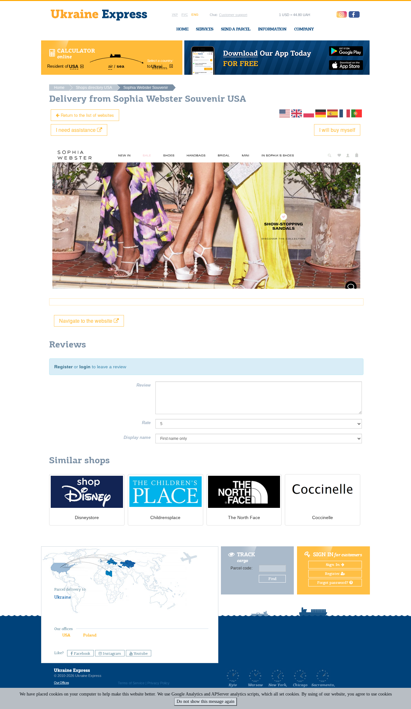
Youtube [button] (140, 653)
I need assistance (76, 129)
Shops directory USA (94, 87)
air (110, 66)
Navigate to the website (86, 320)
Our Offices (61, 682)
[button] (354, 14)
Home (182, 29)
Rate (146, 422)
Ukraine (62, 597)
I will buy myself (337, 129)
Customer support (233, 15)
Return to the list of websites (86, 115)
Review (143, 385)
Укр (175, 14)
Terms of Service (131, 683)
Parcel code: (241, 568)
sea (120, 66)
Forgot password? (333, 582)
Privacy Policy (158, 683)
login (85, 366)
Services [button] (204, 29)
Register (63, 366)
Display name (137, 437)
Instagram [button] (111, 653)
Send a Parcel (235, 29)
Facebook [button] (81, 653)
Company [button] (304, 29)
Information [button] (272, 29)
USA (66, 635)
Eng (194, 14)
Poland (89, 635)
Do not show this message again (205, 701)
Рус (184, 14)
